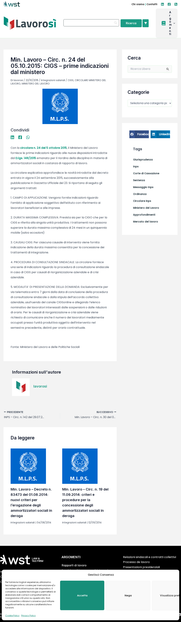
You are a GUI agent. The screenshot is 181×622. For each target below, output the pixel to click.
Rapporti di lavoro (74, 565)
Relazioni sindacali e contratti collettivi (149, 557)
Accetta (82, 595)
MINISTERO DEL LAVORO (36, 83)
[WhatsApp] (28, 137)
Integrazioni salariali (53, 80)
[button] (167, 23)
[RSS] (175, 4)
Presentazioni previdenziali (141, 567)
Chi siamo (138, 4)
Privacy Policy (28, 615)
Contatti (152, 4)
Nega (128, 595)
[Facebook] (169, 4)
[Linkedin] (162, 4)
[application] (173, 23)
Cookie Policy (12, 615)
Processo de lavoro (136, 562)
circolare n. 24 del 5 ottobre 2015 (43, 148)
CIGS (71, 80)
